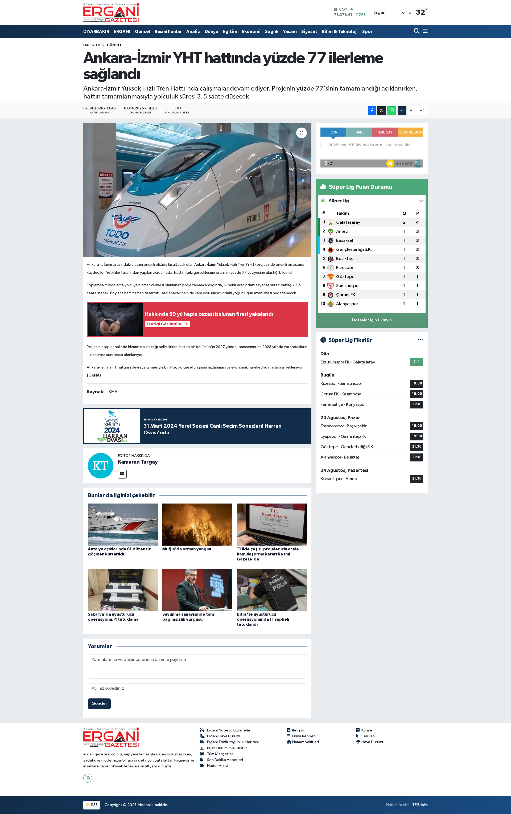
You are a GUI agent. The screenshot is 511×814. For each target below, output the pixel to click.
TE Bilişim (420, 805)
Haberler (91, 45)
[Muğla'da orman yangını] (197, 524)
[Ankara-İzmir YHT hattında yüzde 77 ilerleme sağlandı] (197, 190)
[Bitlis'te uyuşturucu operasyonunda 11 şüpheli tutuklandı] (272, 589)
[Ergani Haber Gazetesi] (111, 12)
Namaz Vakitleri (305, 742)
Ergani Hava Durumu (224, 736)
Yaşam (290, 31)
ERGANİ (122, 31)
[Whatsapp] (87, 778)
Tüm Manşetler (220, 754)
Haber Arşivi (217, 766)
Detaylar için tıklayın (372, 320)
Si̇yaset (309, 31)
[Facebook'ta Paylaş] (372, 110)
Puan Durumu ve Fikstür (227, 748)
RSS (94, 805)
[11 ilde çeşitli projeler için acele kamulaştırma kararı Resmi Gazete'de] (272, 524)
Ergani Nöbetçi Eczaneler (228, 730)
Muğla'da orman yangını (186, 549)
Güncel (142, 31)
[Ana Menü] (424, 31)
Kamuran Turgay (138, 462)
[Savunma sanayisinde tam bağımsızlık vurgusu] (197, 589)
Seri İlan (368, 736)
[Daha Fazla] (402, 110)
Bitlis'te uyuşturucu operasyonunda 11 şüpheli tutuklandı (263, 619)
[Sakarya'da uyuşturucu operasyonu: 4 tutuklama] (123, 589)
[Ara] (417, 31)
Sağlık (271, 31)
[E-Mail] (122, 474)
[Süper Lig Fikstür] (420, 340)
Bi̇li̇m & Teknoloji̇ (340, 31)
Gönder (99, 703)
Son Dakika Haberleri (225, 760)
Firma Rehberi (304, 736)
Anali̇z (193, 31)
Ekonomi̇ (251, 31)
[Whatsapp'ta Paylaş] (391, 110)
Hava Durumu (372, 742)
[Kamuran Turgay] (100, 465)
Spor (367, 31)
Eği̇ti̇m (230, 31)
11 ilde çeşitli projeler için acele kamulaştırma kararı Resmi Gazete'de (268, 554)
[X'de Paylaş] (381, 110)
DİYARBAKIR (96, 31)
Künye (366, 730)
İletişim (298, 730)
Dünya (211, 31)
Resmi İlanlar (168, 31)
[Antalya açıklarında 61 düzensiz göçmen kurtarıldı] (123, 524)
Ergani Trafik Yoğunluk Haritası (233, 742)
